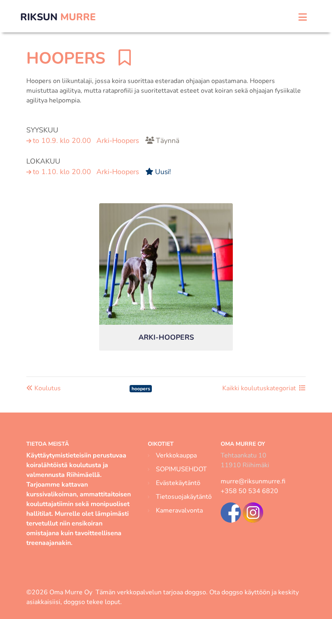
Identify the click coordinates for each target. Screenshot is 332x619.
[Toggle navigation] (303, 17)
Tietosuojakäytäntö (184, 496)
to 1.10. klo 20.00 (102, 172)
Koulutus (47, 388)
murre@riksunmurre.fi (253, 481)
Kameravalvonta (179, 510)
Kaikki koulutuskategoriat (259, 388)
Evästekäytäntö (178, 483)
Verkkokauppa (176, 455)
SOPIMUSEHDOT (181, 469)
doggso (195, 592)
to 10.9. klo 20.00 (106, 140)
